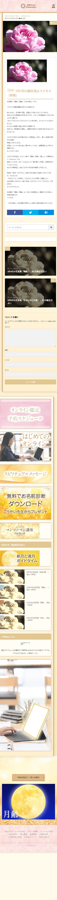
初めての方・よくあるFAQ (15, 831)
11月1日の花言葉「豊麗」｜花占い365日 (38, 604)
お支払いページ (30, 837)
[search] (51, 227)
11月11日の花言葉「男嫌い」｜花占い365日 (38, 589)
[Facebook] (15, 212)
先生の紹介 (13, 834)
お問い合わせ (44, 837)
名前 (6, 350)
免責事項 (33, 834)
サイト (7, 370)
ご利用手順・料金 (15, 837)
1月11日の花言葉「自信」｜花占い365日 (38, 619)
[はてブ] (46, 212)
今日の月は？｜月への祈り (28, 777)
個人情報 (23, 834)
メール (7, 360)
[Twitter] (30, 212)
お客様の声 (43, 834)
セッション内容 (47, 831)
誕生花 (23, 18)
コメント (7, 327)
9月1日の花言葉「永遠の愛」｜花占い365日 (38, 573)
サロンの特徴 (33, 831)
